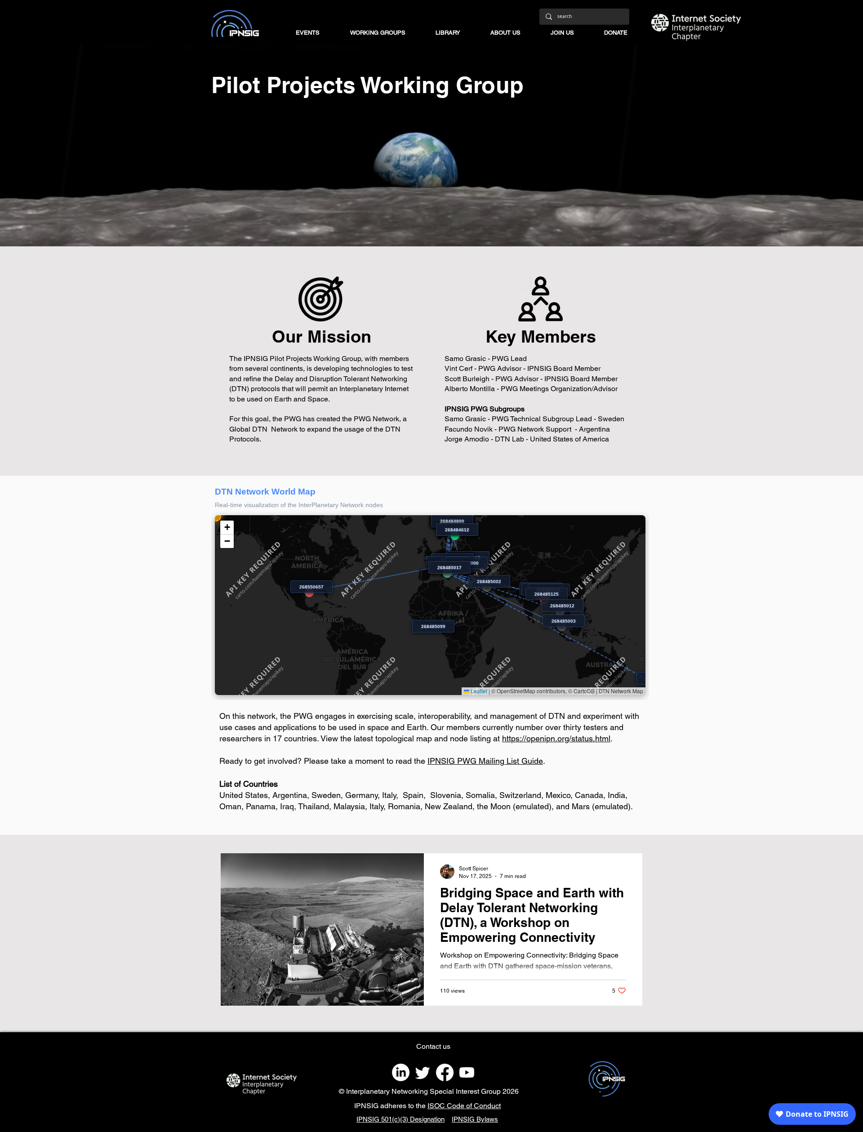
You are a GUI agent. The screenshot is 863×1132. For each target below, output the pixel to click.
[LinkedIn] (400, 1072)
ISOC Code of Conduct (464, 1105)
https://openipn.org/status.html (556, 738)
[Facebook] (445, 1072)
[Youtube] (467, 1072)
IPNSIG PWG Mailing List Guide (485, 761)
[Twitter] (423, 1072)
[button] (386, 33)
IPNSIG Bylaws (475, 1119)
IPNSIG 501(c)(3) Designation (400, 1119)
